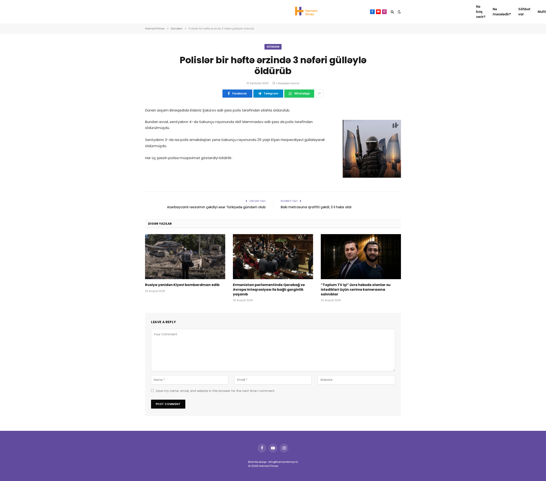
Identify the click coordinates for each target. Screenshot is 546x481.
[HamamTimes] (305, 11)
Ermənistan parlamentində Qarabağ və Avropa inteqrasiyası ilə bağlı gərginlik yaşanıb (269, 289)
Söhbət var (524, 11)
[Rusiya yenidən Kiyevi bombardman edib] (185, 256)
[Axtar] (392, 12)
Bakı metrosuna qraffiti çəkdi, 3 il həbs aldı (316, 207)
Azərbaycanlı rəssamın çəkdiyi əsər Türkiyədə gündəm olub (216, 207)
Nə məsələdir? (502, 11)
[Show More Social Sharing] (319, 93)
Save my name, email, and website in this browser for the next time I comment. (215, 391)
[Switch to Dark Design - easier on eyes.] (399, 11)
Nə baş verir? (480, 11)
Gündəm (273, 46)
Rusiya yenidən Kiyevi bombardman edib (182, 285)
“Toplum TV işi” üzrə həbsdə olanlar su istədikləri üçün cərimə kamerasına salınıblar (356, 289)
